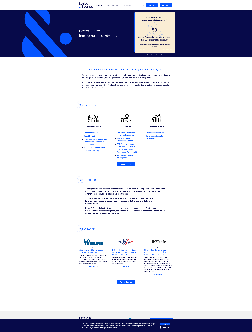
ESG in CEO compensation (94, 147)
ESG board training (91, 151)
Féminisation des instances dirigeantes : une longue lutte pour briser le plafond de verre (157, 252)
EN (143, 5)
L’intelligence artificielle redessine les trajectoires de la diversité (92, 251)
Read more (93, 266)
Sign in (151, 5)
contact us (113, 328)
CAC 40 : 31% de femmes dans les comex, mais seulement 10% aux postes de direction (125, 252)
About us (99, 5)
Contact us (166, 5)
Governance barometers (155, 133)
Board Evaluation (91, 133)
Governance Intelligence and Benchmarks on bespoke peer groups (95, 141)
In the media (126, 5)
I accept (165, 324)
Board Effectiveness (92, 136)
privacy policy (121, 326)
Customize (165, 327)
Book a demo (126, 164)
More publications (126, 282)
